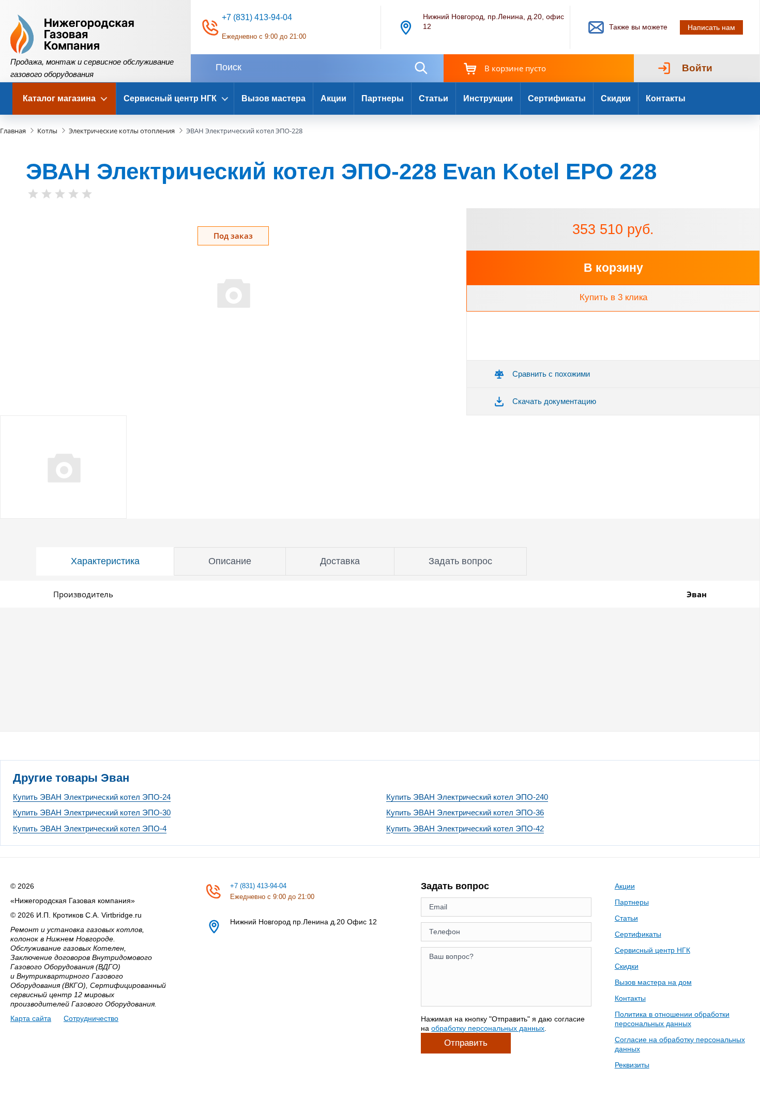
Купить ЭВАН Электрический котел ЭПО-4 (89, 828)
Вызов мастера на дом (653, 982)
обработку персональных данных (487, 1028)
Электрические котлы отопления (122, 130)
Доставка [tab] (340, 561)
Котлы (47, 130)
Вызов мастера (273, 98)
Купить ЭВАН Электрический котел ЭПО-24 (92, 797)
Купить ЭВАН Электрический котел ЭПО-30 (92, 812)
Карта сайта (30, 1018)
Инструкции (488, 98)
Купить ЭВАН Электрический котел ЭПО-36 (465, 812)
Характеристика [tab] (105, 561)
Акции (333, 98)
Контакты (666, 98)
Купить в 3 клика (613, 297)
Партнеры (382, 98)
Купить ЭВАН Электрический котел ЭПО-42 (465, 828)
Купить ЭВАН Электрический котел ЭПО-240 (467, 797)
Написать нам (711, 27)
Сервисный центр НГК (652, 950)
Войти (697, 68)
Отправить (466, 1043)
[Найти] (421, 68)
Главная (13, 130)
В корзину (613, 267)
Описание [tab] (229, 561)
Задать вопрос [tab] (460, 561)
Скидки (616, 98)
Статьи (433, 98)
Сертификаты (557, 98)
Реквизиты (632, 1065)
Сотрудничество (91, 1018)
